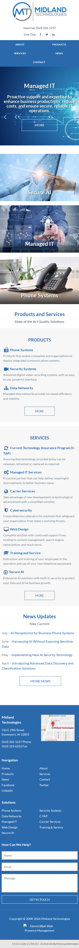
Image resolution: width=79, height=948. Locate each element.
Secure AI (16, 572)
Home (6, 768)
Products (59, 44)
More (39, 411)
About (19, 44)
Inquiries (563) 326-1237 (39, 28)
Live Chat (30, 34)
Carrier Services (22, 491)
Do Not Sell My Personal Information (59, 944)
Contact (39, 62)
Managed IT (9, 821)
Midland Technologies (55, 918)
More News (40, 681)
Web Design (19, 529)
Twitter (44, 785)
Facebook (8, 785)
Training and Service (25, 553)
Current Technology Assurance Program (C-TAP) (39, 450)
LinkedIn (7, 790)
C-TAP (43, 816)
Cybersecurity (21, 510)
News (59, 53)
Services (20, 53)
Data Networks (21, 388)
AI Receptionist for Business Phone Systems (42, 633)
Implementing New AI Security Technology (41, 655)
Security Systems (23, 369)
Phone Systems (21, 350)
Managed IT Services (26, 472)
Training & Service (51, 827)
